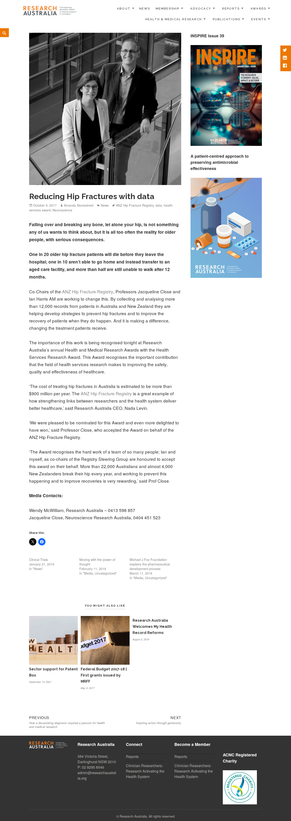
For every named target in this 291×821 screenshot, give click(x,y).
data (159, 205)
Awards (258, 8)
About (123, 8)
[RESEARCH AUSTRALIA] (50, 9)
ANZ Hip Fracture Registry (135, 205)
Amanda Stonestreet (78, 205)
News (144, 8)
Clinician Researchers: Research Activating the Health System (145, 771)
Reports (231, 8)
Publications (227, 19)
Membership (168, 8)
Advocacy (200, 8)
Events (258, 19)
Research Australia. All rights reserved (147, 816)
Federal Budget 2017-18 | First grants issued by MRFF (104, 675)
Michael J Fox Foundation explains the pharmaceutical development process (150, 564)
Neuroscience (62, 210)
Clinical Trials (38, 559)
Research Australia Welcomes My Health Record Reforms (152, 626)
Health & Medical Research (173, 19)
